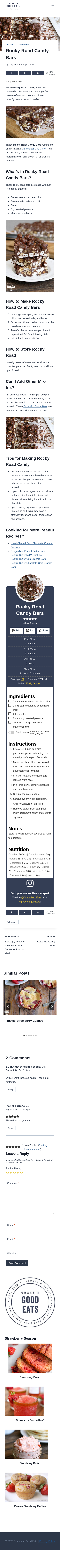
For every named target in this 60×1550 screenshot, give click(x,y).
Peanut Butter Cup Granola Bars (28, 559)
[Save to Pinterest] (12, 73)
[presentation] (30, 997)
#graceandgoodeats (29, 901)
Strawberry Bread (30, 1377)
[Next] (52, 1006)
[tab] (24, 1035)
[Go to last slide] (8, 1006)
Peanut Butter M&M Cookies (26, 555)
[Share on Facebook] (25, 73)
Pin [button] (31, 630)
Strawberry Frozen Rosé (30, 1420)
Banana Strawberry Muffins (30, 1506)
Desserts (11, 45)
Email (11, 1239)
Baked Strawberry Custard (25, 1020)
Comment (13, 1183)
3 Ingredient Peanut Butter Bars (28, 551)
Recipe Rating (13, 1168)
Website (11, 1253)
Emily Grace (14, 64)
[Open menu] (52, 6)
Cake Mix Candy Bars (35, 406)
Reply (10, 1089)
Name (11, 1225)
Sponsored (24, 45)
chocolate (12, 922)
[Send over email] (38, 73)
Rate (45, 630)
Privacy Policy (47, 1541)
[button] (24, 619)
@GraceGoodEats (31, 897)
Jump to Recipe (13, 81)
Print (18, 630)
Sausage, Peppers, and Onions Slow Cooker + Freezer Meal (15, 945)
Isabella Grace (15, 1105)
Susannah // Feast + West (23, 1066)
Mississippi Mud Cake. (35, 148)
